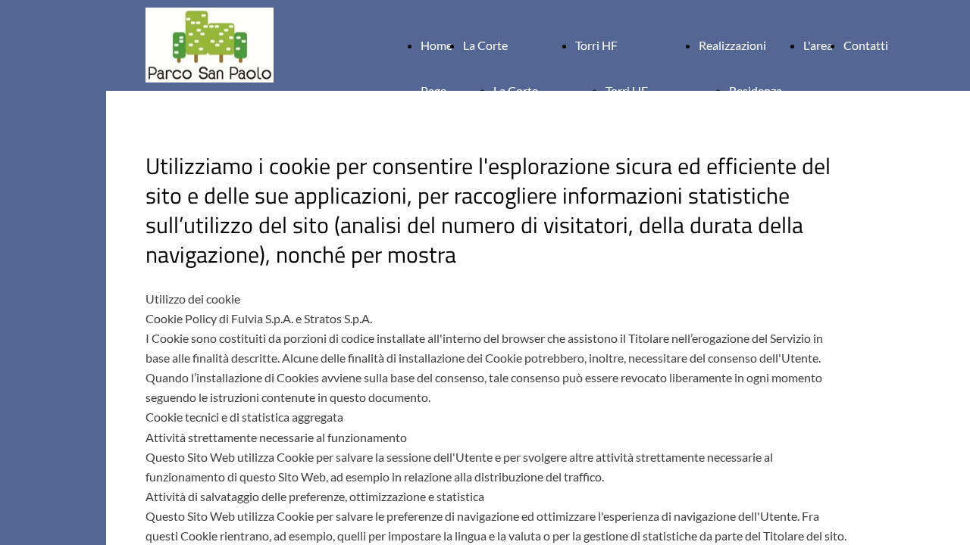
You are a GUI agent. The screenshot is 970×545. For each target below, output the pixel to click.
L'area (818, 45)
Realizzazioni (732, 45)
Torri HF (596, 45)
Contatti (865, 45)
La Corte (485, 45)
